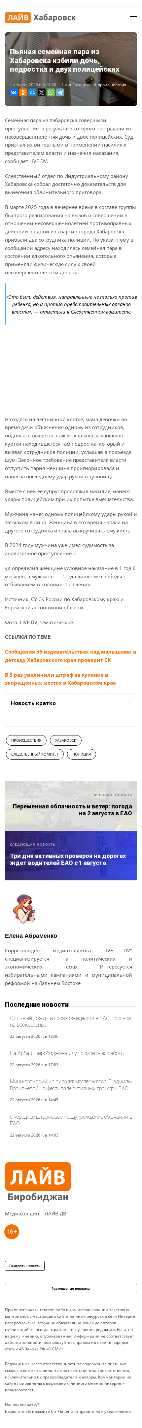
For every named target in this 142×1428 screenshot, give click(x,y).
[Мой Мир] (32, 92)
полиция (81, 754)
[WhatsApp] (51, 92)
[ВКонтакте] (14, 92)
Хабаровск (65, 740)
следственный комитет (34, 754)
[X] (42, 92)
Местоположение (29, 999)
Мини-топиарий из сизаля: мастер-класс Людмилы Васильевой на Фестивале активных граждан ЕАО (71, 1084)
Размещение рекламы (71, 1288)
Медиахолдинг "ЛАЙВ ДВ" (36, 1213)
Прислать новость (24, 1265)
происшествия (112, 84)
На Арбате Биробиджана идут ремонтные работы (67, 1053)
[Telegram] (60, 92)
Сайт (11, 999)
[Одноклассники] (23, 92)
